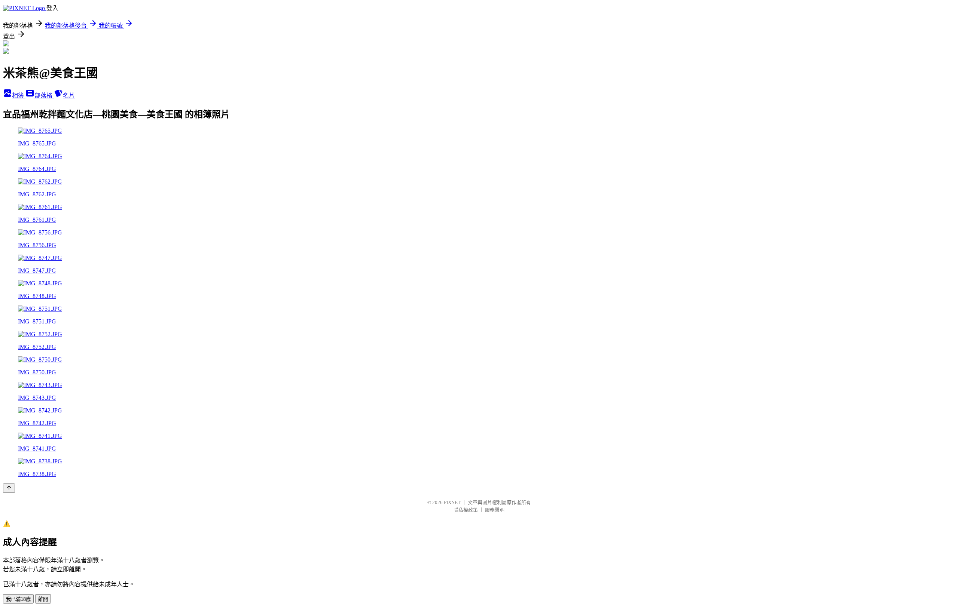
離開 (43, 599)
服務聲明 (494, 510)
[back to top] (9, 488)
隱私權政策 (466, 510)
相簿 (18, 95)
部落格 (44, 95)
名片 (69, 95)
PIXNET (452, 502)
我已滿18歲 (18, 599)
